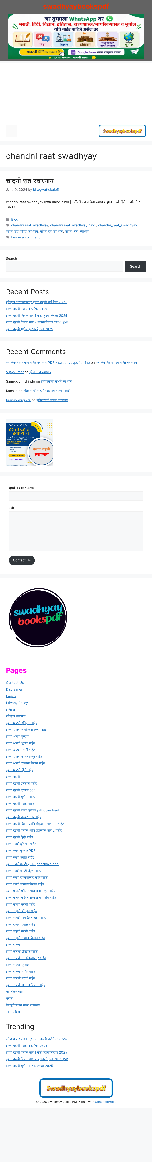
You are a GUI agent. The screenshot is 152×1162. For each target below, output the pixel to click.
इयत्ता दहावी (13, 777)
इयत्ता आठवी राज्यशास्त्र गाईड (24, 757)
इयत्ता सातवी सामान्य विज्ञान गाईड (25, 985)
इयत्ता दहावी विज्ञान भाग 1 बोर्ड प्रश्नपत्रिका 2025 (36, 316)
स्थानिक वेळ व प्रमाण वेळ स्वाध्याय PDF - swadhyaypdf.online (48, 363)
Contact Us (22, 560)
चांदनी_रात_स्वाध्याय (77, 231)
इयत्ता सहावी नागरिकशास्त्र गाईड (26, 918)
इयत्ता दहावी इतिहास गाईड (21, 783)
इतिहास (10, 710)
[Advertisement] (76, 91)
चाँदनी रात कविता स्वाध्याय (22, 231)
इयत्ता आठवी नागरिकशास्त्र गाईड (26, 730)
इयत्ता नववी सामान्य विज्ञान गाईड (25, 884)
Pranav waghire (18, 400)
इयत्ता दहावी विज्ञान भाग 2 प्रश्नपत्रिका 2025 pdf (37, 322)
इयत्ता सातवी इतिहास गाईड (22, 951)
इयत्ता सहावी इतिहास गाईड (21, 911)
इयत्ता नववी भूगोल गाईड (20, 857)
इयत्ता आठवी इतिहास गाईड (21, 723)
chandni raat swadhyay (29, 225)
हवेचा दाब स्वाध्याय (40, 372)
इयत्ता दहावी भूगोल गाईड (20, 797)
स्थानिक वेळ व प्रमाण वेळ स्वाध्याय (116, 363)
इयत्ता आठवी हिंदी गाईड (19, 770)
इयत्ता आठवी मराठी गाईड (20, 750)
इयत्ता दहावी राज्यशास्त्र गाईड (23, 817)
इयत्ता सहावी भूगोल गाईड (20, 924)
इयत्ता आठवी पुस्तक (17, 736)
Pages (11, 696)
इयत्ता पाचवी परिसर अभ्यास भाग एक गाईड (30, 891)
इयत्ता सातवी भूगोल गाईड (20, 972)
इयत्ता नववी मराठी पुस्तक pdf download (32, 864)
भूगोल (9, 998)
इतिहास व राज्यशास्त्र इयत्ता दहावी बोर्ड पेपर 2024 (36, 302)
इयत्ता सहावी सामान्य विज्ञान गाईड (25, 938)
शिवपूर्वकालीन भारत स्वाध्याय (23, 1005)
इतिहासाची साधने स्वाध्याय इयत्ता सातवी (47, 391)
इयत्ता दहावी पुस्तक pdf (20, 790)
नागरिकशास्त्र (14, 992)
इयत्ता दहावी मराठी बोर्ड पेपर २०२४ (26, 309)
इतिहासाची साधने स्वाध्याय (56, 381)
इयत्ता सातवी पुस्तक (17, 965)
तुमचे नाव (21, 488)
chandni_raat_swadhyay (117, 225)
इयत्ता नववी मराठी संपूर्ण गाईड (23, 871)
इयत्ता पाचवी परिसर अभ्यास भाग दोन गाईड (31, 898)
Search (11, 259)
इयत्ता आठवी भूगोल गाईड (20, 743)
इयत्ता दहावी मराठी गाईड (20, 804)
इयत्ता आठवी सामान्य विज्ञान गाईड (25, 763)
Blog (14, 219)
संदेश (12, 508)
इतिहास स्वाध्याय (15, 716)
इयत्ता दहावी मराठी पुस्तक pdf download (32, 810)
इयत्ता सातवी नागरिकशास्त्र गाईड (26, 958)
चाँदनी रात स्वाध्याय (51, 231)
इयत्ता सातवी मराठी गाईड (20, 978)
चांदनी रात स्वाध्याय (29, 181)
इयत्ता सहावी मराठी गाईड (20, 931)
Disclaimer (14, 689)
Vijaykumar (15, 372)
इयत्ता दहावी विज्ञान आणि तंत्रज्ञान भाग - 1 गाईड (35, 824)
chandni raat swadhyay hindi (73, 225)
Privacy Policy (17, 703)
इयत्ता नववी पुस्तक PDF (20, 851)
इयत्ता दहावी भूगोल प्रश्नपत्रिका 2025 (29, 329)
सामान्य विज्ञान (14, 1012)
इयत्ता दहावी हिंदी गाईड (19, 837)
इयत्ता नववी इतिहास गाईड (21, 844)
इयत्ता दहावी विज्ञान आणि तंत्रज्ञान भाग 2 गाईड (34, 830)
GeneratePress (105, 1102)
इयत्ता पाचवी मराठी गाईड (20, 904)
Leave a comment (25, 237)
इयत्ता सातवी (13, 945)
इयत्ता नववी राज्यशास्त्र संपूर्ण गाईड (27, 877)
